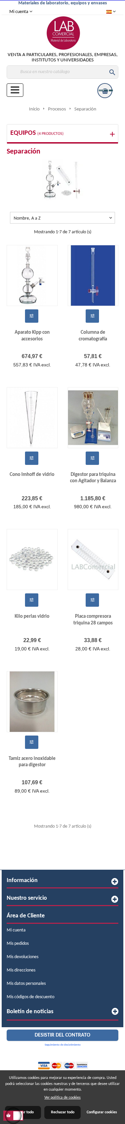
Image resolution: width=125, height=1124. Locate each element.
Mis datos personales (26, 983)
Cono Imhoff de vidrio (32, 474)
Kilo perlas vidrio (32, 616)
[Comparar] (31, 316)
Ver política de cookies (62, 1098)
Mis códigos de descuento (30, 997)
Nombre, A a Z (63, 218)
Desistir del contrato (62, 1035)
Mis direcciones (21, 970)
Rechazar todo (62, 1112)
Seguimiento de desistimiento (63, 1044)
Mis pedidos (18, 943)
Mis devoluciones (22, 956)
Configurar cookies (102, 1112)
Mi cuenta (16, 930)
